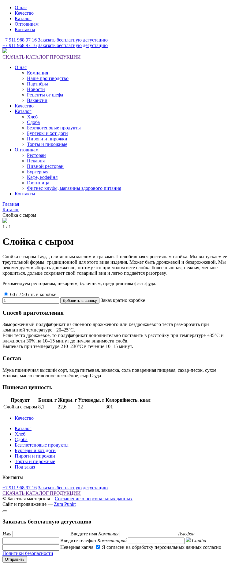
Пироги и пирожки (47, 138)
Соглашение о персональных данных (93, 498)
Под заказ (25, 466)
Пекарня (36, 160)
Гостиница (38, 182)
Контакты (25, 29)
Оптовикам (27, 24)
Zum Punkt (65, 504)
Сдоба (33, 122)
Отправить (14, 559)
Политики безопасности (27, 553)
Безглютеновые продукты (54, 127)
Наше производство (48, 78)
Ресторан (36, 155)
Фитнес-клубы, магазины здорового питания (74, 188)
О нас (21, 7)
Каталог (23, 18)
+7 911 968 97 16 (19, 39)
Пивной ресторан (45, 166)
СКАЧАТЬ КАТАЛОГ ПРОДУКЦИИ (41, 57)
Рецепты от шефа (45, 94)
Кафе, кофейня (42, 177)
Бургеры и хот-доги (47, 133)
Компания (37, 72)
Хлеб (32, 116)
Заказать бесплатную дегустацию (73, 39)
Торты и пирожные (47, 144)
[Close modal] (4, 511)
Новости (36, 89)
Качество (24, 13)
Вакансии (37, 100)
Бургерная (37, 171)
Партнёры (37, 83)
